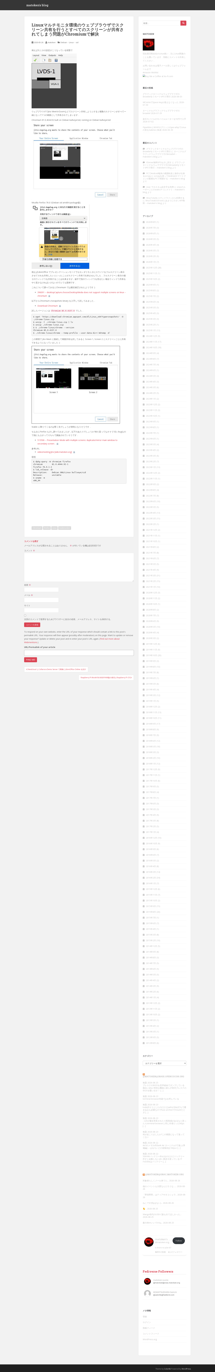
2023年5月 (151, 444)
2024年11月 (151, 341)
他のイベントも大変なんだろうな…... (159, 1186)
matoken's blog (37, 5)
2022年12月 (151, 472)
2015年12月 (151, 889)
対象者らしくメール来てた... (156, 1180)
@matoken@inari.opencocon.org (163, 1076)
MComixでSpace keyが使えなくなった (161, 102)
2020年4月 (151, 632)
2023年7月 (151, 433)
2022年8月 (151, 490)
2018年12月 (151, 706)
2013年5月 (151, 1020)
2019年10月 (151, 655)
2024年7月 (151, 364)
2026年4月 (151, 244)
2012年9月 (151, 1037)
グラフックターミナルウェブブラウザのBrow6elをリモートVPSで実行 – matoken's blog (164, 165)
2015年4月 (151, 929)
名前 (27, 584)
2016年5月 (151, 860)
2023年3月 (151, 455)
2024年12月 (151, 336)
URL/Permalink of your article (39, 647)
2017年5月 (151, 809)
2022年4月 (151, 512)
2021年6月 (151, 558)
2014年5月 (151, 974)
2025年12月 (151, 267)
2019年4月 (151, 689)
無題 (145, 1082)
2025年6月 (151, 301)
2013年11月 (151, 1008)
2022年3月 (151, 518)
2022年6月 (151, 501)
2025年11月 (151, 273)
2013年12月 (151, 1003)
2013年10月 (151, 1014)
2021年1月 (151, 586)
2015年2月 (151, 940)
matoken (52, 42)
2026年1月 (151, 262)
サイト (27, 605)
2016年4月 (151, 866)
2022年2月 (151, 524)
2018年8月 (151, 729)
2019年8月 (151, 666)
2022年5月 (151, 507)
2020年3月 (151, 638)
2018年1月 (151, 763)
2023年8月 (151, 427)
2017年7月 (151, 797)
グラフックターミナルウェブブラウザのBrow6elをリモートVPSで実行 (161, 95)
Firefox (47, 528)
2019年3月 (151, 695)
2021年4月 (151, 569)
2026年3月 (151, 250)
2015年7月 (151, 917)
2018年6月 (151, 740)
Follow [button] (179, 1240)
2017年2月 (151, 826)
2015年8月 (151, 911)
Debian (64, 42)
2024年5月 (151, 376)
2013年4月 (151, 1026)
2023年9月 (151, 421)
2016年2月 (151, 877)
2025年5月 (151, 307)
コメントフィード (151, 1333)
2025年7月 (151, 296)
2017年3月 (151, 820)
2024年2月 (151, 393)
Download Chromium (47, 305)
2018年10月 (151, 718)
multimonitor (64, 528)
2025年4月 (151, 313)
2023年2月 (151, 461)
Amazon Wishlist (150, 72)
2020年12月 (151, 592)
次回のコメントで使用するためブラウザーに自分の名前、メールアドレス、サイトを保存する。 (68, 619)
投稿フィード (149, 1328)
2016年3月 (151, 872)
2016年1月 (151, 883)
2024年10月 (151, 347)
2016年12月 (151, 837)
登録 (145, 1316)
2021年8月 (151, 547)
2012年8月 (151, 1043)
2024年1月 (151, 398)
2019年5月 (151, 683)
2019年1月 (151, 701)
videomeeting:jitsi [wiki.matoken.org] (54, 452)
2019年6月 (151, 678)
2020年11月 (151, 598)
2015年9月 (151, 906)
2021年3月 (151, 575)
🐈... (145, 1208)
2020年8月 (151, 609)
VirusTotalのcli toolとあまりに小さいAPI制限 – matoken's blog (164, 202)
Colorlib (167, 1369)
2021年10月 (151, 541)
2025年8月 (151, 290)
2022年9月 (151, 484)
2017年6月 (151, 803)
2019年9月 (151, 661)
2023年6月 (151, 438)
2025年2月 (151, 324)
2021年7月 (151, 552)
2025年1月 (151, 330)
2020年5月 (151, 626)
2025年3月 (151, 319)
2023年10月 (151, 415)
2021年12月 (151, 529)
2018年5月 (151, 746)
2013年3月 (151, 1031)
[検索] (183, 23)
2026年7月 (151, 227)
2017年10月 (151, 780)
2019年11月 (151, 649)
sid (77, 42)
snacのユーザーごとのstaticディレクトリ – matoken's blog (164, 190)
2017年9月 (151, 786)
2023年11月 (151, 410)
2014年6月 (151, 968)
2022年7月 (151, 495)
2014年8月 (151, 957)
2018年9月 (151, 723)
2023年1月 (151, 467)
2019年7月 (151, 672)
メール (28, 595)
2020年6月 (151, 621)
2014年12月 (151, 946)
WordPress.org (150, 1339)
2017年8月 (151, 792)
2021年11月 (151, 535)
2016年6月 (151, 854)
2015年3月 (151, 934)
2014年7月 (151, 963)
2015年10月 (151, 900)
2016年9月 (151, 849)
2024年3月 (151, 387)
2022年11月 (151, 478)
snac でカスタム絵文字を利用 (160, 187)
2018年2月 (151, 758)
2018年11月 (151, 712)
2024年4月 (151, 381)
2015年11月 (151, 894)
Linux (71, 42)
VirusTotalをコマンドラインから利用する (165, 197)
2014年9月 (151, 951)
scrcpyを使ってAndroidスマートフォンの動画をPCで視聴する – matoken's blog (164, 177)
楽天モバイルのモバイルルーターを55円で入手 (164, 119)
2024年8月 (151, 358)
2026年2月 (151, 256)
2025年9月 (151, 284)
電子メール (162, 65)
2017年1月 (151, 832)
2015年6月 (151, 923)
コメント (29, 550)
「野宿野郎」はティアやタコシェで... (160, 1194)
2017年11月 (151, 775)
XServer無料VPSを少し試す (158, 162)
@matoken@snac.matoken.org (164, 1174)
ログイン (147, 1322)
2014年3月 (151, 986)
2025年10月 (151, 279)
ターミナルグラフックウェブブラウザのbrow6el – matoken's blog (164, 154)
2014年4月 (151, 980)
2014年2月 (151, 991)
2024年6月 (151, 370)
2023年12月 (151, 404)
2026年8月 (151, 222)
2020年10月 (151, 604)
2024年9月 (151, 353)
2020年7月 (151, 615)
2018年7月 (151, 735)
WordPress (186, 1369)
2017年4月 (151, 815)
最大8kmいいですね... (152, 1222)
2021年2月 (151, 581)
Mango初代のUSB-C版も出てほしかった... (162, 1214)
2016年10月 (151, 843)
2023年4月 (151, 450)
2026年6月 (151, 233)
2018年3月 (151, 752)
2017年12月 (151, 769)
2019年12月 (151, 644)
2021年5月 (151, 564)
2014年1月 (151, 997)
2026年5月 (151, 239)
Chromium (37, 528)
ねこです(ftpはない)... (152, 1203)
